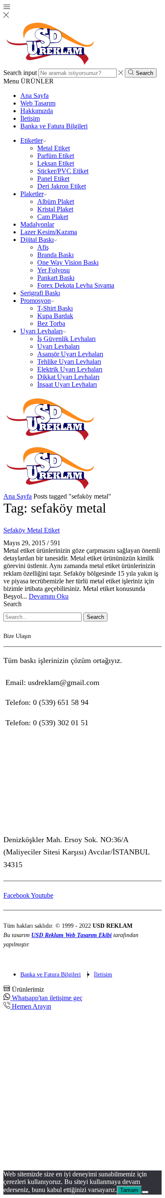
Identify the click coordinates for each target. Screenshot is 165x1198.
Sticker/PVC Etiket (62, 171)
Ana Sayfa (34, 95)
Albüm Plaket (55, 201)
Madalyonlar (37, 224)
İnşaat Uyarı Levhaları (67, 384)
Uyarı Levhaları (41, 331)
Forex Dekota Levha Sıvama (75, 285)
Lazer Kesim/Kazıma (48, 232)
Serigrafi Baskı (40, 293)
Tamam (129, 1190)
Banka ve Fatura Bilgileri (54, 126)
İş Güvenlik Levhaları (66, 338)
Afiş (43, 247)
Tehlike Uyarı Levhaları (69, 361)
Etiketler (31, 140)
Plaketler (32, 193)
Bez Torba (51, 323)
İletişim (30, 118)
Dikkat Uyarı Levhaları (68, 376)
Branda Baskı (55, 254)
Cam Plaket (52, 216)
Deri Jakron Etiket (61, 186)
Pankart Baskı (55, 277)
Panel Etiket (53, 178)
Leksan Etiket (55, 163)
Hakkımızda (36, 110)
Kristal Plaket (55, 209)
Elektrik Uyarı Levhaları (69, 369)
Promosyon (35, 300)
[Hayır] (145, 1192)
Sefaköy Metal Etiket (31, 530)
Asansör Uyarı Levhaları (70, 354)
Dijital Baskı (37, 239)
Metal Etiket (53, 148)
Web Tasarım (37, 103)
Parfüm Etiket (55, 155)
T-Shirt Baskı (55, 308)
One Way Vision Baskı (68, 262)
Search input (20, 72)
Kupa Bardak (55, 315)
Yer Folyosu (53, 270)
